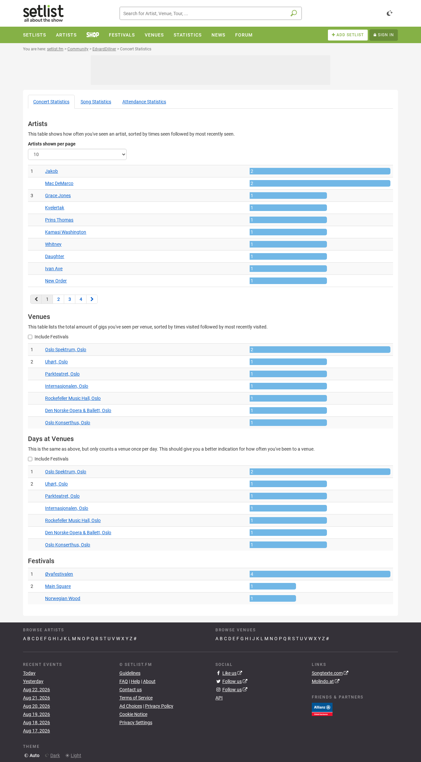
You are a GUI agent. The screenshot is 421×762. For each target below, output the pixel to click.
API (219, 697)
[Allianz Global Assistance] (322, 708)
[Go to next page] (92, 299)
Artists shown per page (52, 143)
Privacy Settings (135, 722)
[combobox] (210, 13)
